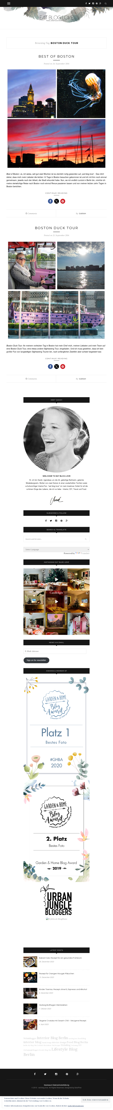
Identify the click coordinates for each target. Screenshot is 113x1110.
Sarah (82, 213)
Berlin (25, 1045)
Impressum (48, 1085)
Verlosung (74, 1045)
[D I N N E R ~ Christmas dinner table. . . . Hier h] (79, 579)
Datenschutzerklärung (61, 1085)
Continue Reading (56, 193)
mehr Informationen (76, 1106)
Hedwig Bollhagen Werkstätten (53, 1005)
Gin (49, 1050)
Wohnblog (65, 1045)
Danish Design (46, 1043)
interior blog (32, 1042)
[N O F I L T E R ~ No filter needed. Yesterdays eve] (56, 624)
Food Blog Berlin (77, 1042)
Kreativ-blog (43, 1050)
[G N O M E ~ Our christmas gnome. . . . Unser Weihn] (56, 579)
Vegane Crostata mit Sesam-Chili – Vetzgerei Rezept (62, 1020)
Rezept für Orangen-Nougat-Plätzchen (56, 973)
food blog (82, 1038)
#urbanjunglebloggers (31, 1050)
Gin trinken (47, 1045)
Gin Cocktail (38, 1045)
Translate (85, 553)
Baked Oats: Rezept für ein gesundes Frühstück (60, 958)
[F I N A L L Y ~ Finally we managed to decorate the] (79, 602)
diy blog (30, 1045)
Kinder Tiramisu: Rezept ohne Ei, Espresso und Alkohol (63, 989)
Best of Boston (56, 56)
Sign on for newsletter (36, 660)
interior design (59, 1042)
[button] (50, 201)
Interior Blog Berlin (52, 1038)
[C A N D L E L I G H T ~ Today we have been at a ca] (56, 602)
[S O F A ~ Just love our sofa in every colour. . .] (34, 624)
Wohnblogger (29, 1038)
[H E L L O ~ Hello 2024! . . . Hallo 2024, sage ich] (34, 579)
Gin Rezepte (56, 1045)
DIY (80, 1045)
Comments (31, 213)
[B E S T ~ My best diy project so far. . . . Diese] (79, 624)
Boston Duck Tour (56, 228)
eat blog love (73, 1039)
